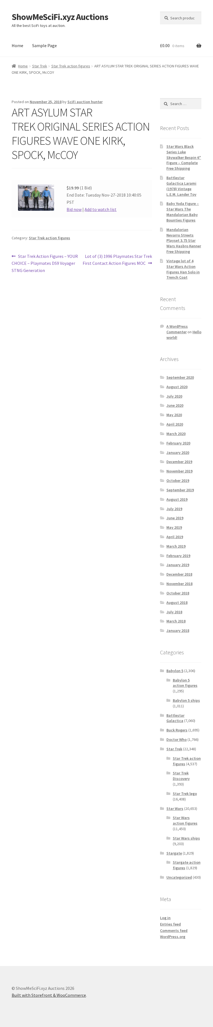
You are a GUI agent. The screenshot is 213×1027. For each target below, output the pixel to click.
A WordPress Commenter (177, 329)
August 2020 (176, 386)
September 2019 (180, 489)
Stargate (174, 853)
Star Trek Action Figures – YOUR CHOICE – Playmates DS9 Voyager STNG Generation (45, 263)
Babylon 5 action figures (185, 683)
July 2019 (174, 508)
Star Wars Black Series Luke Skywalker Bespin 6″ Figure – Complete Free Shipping (183, 157)
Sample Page (44, 45)
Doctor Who (176, 739)
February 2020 (178, 443)
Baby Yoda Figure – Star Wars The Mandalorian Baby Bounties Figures (182, 211)
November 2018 (179, 583)
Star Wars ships (186, 838)
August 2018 (176, 602)
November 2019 (179, 471)
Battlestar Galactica (175, 718)
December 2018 (179, 574)
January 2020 (177, 452)
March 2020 (176, 433)
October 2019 (177, 480)
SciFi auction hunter (85, 101)
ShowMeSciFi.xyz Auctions (60, 16)
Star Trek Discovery (181, 776)
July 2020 (174, 396)
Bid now (74, 209)
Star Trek (39, 65)
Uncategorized (179, 877)
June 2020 (174, 405)
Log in (165, 917)
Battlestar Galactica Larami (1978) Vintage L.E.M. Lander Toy (181, 186)
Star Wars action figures (185, 820)
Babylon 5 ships (186, 700)
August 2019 (176, 499)
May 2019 (174, 527)
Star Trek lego (185, 793)
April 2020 (174, 424)
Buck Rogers (176, 730)
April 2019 (174, 536)
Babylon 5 (174, 670)
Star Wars (174, 808)
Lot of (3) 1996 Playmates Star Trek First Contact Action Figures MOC (117, 259)
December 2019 (179, 461)
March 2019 (176, 546)
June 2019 (174, 517)
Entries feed (170, 924)
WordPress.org (172, 936)
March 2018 (176, 621)
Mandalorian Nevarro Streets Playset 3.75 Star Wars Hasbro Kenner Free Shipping (183, 240)
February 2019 (178, 555)
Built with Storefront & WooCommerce (49, 995)
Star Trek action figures (70, 65)
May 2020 (174, 414)
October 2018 (177, 593)
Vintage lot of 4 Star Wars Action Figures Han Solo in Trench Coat (183, 269)
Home (17, 45)
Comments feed (173, 930)
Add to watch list (100, 209)
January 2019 (177, 564)
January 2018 (177, 630)
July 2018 (174, 611)
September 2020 (180, 377)
